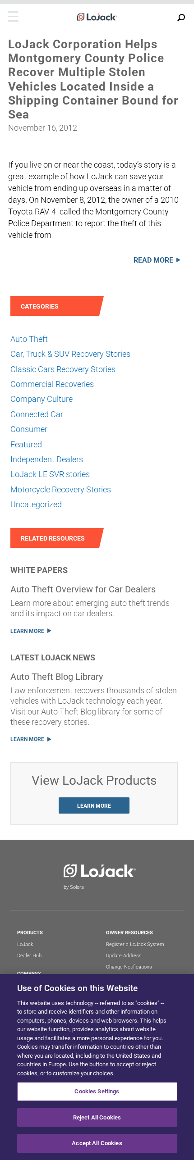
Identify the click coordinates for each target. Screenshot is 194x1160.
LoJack (25, 944)
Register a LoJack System (135, 944)
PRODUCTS (30, 933)
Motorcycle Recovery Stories (60, 489)
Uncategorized (36, 504)
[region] (97, 1067)
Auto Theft (29, 339)
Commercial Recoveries (52, 384)
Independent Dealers (46, 459)
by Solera (74, 887)
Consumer (28, 429)
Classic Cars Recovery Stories (62, 369)
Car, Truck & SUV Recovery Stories (70, 354)
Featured (26, 444)
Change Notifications (129, 967)
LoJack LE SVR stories (50, 474)
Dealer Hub (29, 956)
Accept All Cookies (97, 1143)
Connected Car (36, 414)
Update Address (124, 956)
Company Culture (41, 399)
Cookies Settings (96, 1091)
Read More (153, 260)
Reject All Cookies (97, 1117)
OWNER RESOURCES (129, 933)
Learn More (27, 631)
